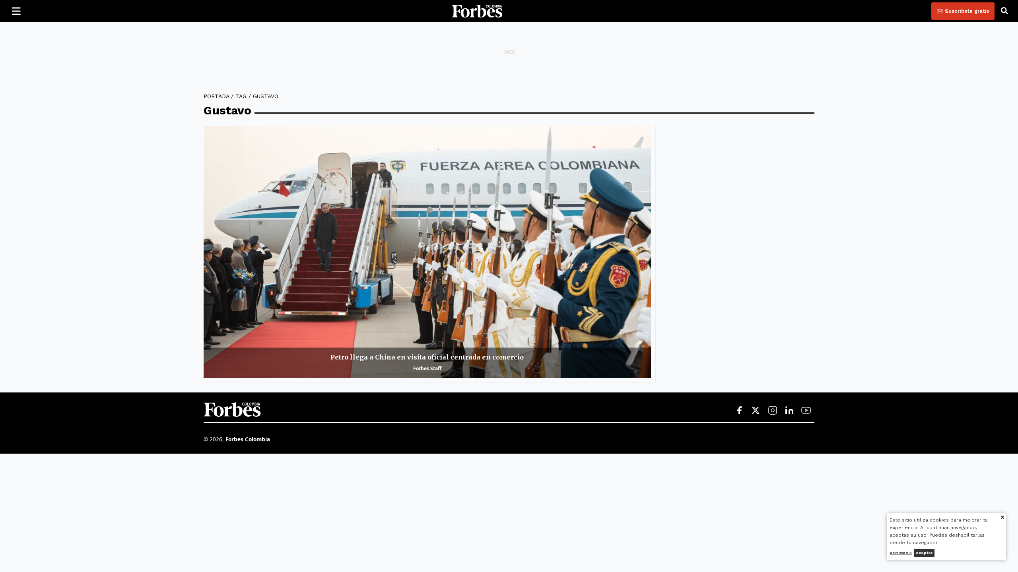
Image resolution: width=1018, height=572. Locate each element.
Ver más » (901, 553)
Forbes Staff (427, 368)
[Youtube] (806, 411)
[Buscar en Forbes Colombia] (1004, 11)
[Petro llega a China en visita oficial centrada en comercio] (427, 252)
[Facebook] (739, 411)
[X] (756, 411)
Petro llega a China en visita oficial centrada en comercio (427, 357)
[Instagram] (772, 411)
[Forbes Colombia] (477, 11)
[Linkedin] (789, 411)
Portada (216, 96)
